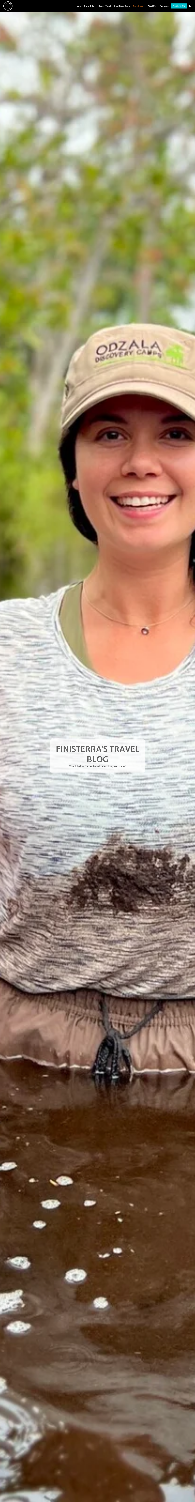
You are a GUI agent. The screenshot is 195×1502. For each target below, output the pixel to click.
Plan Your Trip (179, 6)
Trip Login (164, 6)
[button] (94, 5)
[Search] (190, 6)
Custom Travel (104, 6)
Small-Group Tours (122, 6)
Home (78, 6)
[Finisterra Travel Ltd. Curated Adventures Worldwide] (8, 6)
